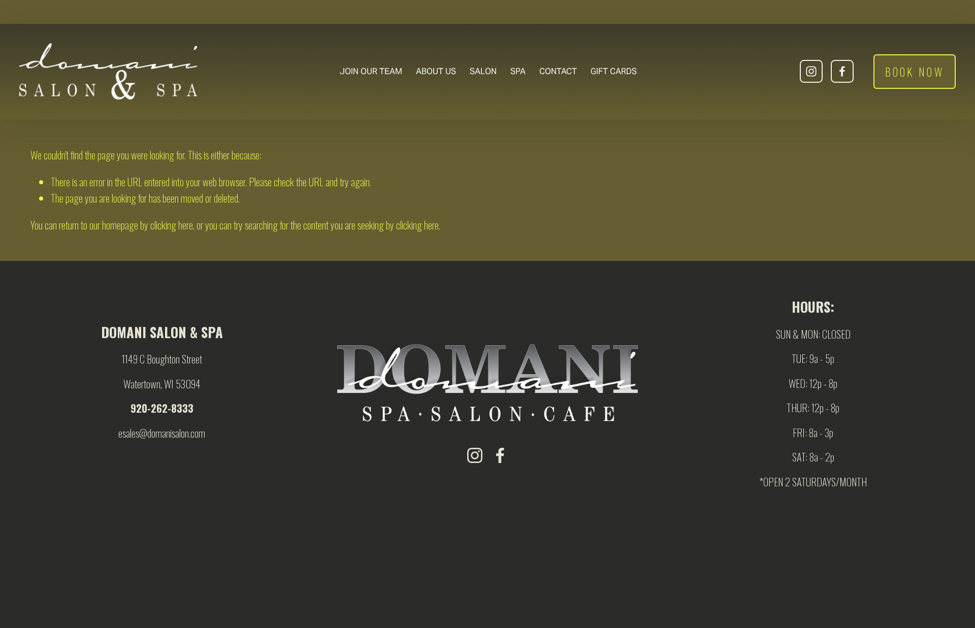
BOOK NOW (914, 71)
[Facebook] (842, 71)
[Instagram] (811, 71)
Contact (558, 71)
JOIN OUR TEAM (371, 71)
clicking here (171, 225)
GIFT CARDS (614, 71)
